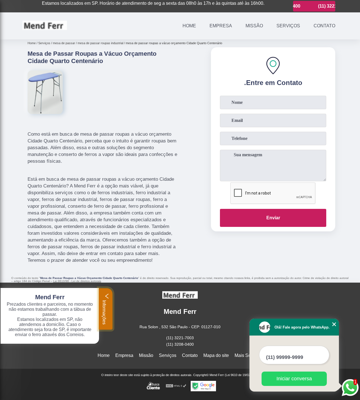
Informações (104, 312)
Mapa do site (216, 355)
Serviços (288, 25)
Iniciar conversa (294, 378)
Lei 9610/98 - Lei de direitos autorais (77, 281)
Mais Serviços (249, 355)
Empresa (221, 25)
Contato (324, 25)
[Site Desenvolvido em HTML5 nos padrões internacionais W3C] (176, 386)
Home (189, 25)
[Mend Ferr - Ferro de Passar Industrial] (44, 32)
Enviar (273, 217)
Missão (254, 25)
